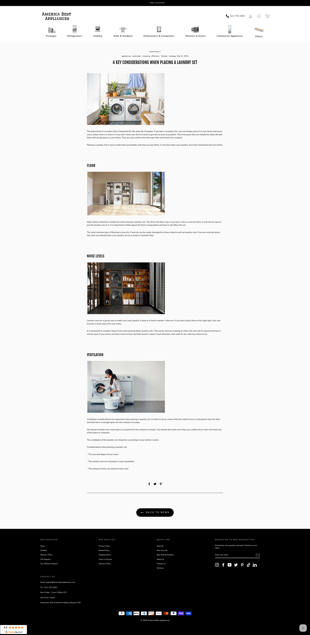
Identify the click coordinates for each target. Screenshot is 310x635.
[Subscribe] (258, 555)
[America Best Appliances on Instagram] (217, 565)
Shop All (160, 546)
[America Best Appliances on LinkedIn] (255, 565)
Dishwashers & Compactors (159, 35)
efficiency (155, 56)
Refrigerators (74, 35)
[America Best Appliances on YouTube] (230, 565)
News (157, 51)
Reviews (160, 568)
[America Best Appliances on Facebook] (223, 565)
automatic (136, 56)
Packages (51, 35)
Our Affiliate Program (48, 563)
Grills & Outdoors (123, 35)
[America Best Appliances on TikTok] (248, 565)
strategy (172, 56)
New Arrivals (162, 550)
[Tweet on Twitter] (155, 484)
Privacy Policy (104, 546)
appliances (126, 56)
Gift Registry (45, 559)
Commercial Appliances (230, 35)
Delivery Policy (46, 555)
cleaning (146, 56)
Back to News (157, 512)
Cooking (97, 35)
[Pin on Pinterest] (160, 484)
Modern (164, 56)
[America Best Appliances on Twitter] (236, 565)
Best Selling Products (165, 555)
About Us (160, 559)
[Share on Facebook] (149, 484)
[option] (157, 3)
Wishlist (43, 550)
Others (259, 36)
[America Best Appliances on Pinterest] (242, 565)
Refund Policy (104, 550)
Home (151, 51)
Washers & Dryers (195, 35)
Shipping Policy (105, 555)
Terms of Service (105, 559)
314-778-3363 (50, 587)
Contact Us (161, 563)
